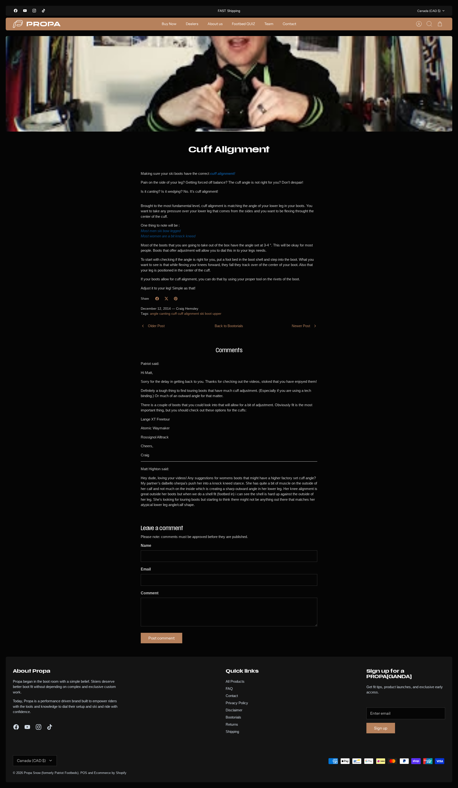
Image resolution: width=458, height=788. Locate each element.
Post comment (161, 638)
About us (215, 23)
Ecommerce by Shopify (110, 773)
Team (268, 23)
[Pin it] (175, 298)
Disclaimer (234, 710)
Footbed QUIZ (243, 23)
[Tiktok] (43, 10)
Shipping (232, 731)
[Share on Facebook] (157, 298)
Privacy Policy (237, 703)
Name (146, 545)
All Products (235, 681)
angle (154, 313)
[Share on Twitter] (166, 298)
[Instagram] (34, 10)
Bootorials (233, 717)
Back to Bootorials (229, 326)
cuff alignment (188, 313)
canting (164, 313)
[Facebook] (15, 10)
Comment (149, 593)
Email (146, 569)
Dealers (192, 23)
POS (83, 773)
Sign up (380, 728)
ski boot (206, 313)
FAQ (229, 689)
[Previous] (165, 10)
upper (217, 313)
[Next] (292, 10)
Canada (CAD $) (429, 11)
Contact (289, 23)
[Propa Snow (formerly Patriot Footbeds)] (37, 24)
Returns (232, 724)
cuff (174, 313)
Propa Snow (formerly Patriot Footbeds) (51, 773)
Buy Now (169, 23)
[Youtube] (25, 10)
